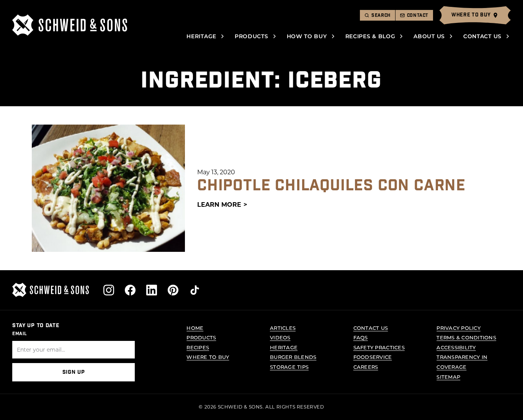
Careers (365, 366)
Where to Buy (207, 357)
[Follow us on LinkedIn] (151, 290)
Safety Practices (379, 347)
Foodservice (372, 357)
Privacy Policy (458, 327)
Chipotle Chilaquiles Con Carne (331, 186)
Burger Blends (293, 357)
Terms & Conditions (466, 337)
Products (251, 36)
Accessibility (456, 347)
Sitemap (448, 376)
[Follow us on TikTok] (194, 290)
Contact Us (482, 36)
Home (194, 327)
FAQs (360, 337)
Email (19, 334)
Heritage (201, 36)
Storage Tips (289, 366)
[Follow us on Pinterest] (173, 290)
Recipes (197, 347)
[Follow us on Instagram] (108, 290)
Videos (280, 337)
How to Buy (307, 36)
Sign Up (73, 372)
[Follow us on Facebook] (130, 290)
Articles (283, 327)
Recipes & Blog (370, 36)
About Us (429, 36)
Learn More (219, 204)
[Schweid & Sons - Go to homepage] (69, 25)
